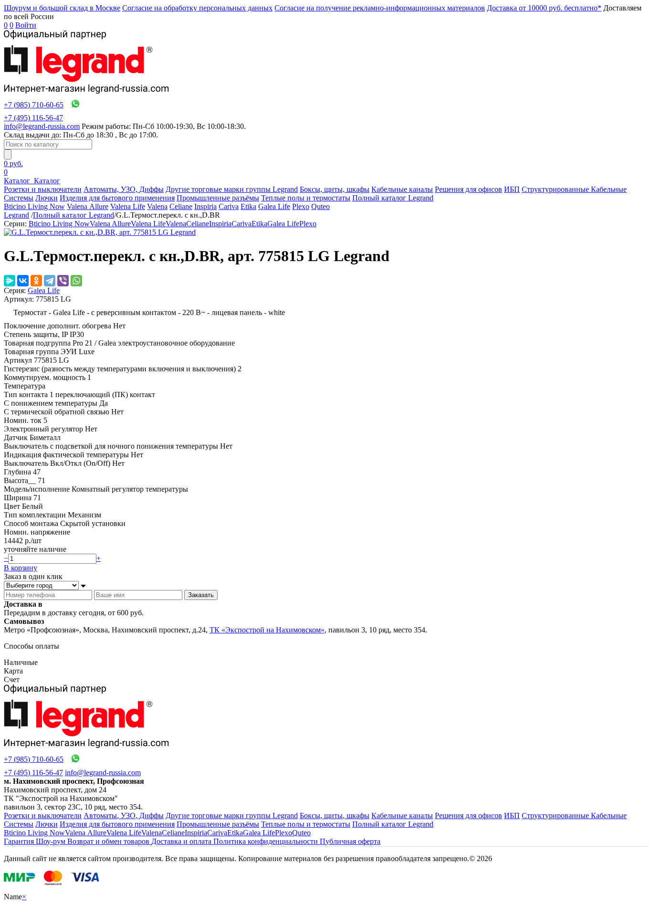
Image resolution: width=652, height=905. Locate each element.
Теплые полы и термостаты (305, 198)
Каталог (18, 181)
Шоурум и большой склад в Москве (62, 8)
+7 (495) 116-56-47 (33, 118)
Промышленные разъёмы (218, 198)
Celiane (180, 206)
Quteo (320, 206)
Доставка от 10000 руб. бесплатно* (544, 8)
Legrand (16, 215)
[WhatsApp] (76, 280)
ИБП (512, 189)
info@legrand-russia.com (42, 126)
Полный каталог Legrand (392, 198)
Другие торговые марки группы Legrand (232, 189)
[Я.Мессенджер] (9, 280)
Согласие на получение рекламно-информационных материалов (379, 8)
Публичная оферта (350, 841)
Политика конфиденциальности (266, 841)
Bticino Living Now (34, 206)
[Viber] (63, 280)
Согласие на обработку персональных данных (197, 8)
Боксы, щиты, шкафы (334, 189)
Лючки (46, 198)
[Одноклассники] (36, 280)
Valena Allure (87, 206)
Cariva (229, 206)
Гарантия (20, 841)
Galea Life (274, 206)
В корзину (20, 568)
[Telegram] (49, 280)
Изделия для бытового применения (117, 198)
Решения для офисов (468, 189)
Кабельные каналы (402, 189)
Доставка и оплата (182, 841)
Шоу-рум (51, 841)
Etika (248, 206)
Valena (157, 206)
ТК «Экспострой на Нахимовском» (267, 630)
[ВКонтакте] (23, 280)
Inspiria (205, 206)
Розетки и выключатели (43, 189)
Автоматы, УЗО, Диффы (124, 189)
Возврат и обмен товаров (109, 841)
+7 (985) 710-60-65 (33, 105)
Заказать (201, 595)
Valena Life (127, 206)
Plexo (300, 206)
